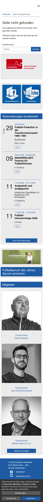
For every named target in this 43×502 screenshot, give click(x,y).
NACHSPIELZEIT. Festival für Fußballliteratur (24, 160)
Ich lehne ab (11, 498)
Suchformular (8, 44)
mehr (17, 147)
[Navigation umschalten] (39, 6)
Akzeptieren (31, 498)
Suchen (35, 49)
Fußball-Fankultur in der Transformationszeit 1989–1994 (26, 131)
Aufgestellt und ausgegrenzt (23, 187)
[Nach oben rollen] (39, 498)
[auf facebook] (11, 472)
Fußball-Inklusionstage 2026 (26, 216)
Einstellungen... (21, 493)
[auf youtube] (11, 475)
